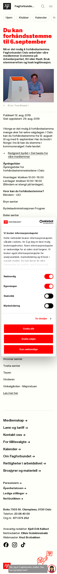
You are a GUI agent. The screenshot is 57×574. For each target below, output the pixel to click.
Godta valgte (29, 339)
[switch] (48, 286)
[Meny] (51, 6)
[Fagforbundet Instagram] (14, 545)
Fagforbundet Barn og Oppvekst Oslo (25, 6)
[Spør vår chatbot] (52, 569)
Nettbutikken (13, 498)
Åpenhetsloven (14, 488)
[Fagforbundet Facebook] (6, 545)
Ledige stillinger (15, 493)
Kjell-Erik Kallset (38, 529)
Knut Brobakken (29, 537)
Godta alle (28, 328)
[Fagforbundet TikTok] (23, 545)
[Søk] (43, 6)
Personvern (12, 483)
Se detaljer (41, 318)
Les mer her (10, 393)
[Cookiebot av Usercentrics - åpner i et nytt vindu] (40, 222)
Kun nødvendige (28, 349)
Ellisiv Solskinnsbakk (34, 533)
